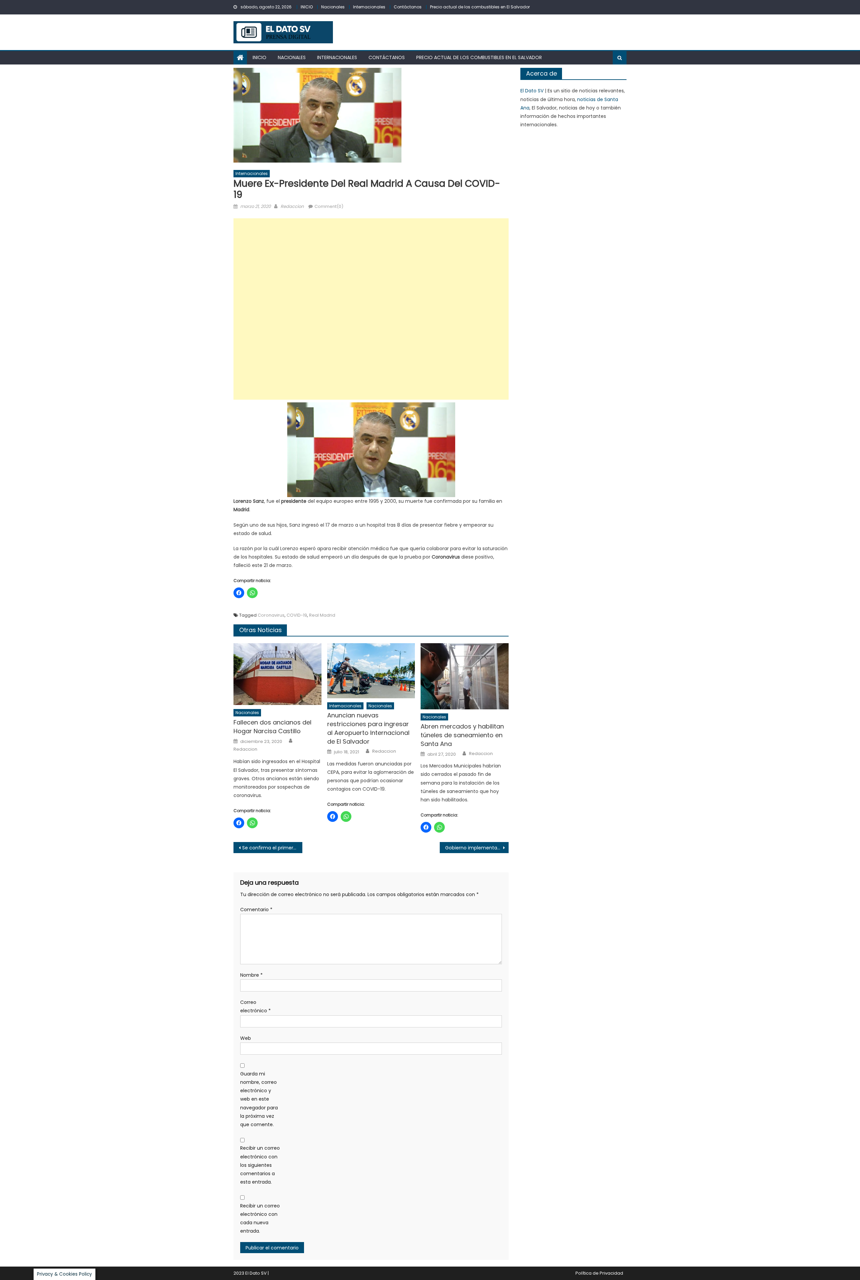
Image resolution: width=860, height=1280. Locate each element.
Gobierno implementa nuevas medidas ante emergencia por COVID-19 (477, 847)
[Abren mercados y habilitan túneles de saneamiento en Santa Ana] (465, 676)
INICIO (307, 7)
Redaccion (292, 206)
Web (245, 1038)
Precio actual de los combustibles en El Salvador (480, 7)
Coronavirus (271, 615)
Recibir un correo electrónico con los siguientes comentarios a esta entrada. (260, 1165)
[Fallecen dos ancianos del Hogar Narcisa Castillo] (277, 674)
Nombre (251, 975)
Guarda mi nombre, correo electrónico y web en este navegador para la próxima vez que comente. (259, 1099)
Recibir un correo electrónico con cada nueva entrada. (260, 1218)
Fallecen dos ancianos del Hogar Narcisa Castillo (272, 726)
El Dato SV (532, 90)
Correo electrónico (255, 1006)
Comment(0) (328, 206)
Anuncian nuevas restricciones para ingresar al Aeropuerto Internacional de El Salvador (368, 728)
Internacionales (369, 7)
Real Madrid (322, 615)
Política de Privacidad (599, 1273)
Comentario (256, 909)
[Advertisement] (371, 309)
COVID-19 (297, 615)
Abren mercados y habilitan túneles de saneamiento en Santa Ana (462, 735)
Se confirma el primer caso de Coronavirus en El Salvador (272, 847)
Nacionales (333, 7)
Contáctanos (408, 7)
